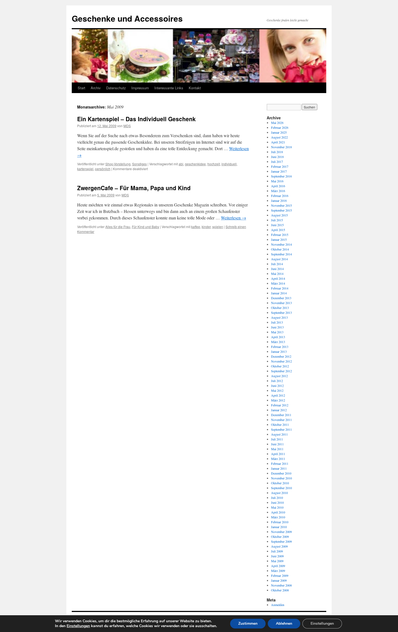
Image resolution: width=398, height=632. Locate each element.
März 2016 (278, 191)
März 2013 (278, 342)
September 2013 (281, 312)
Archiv (96, 87)
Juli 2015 (277, 220)
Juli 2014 (277, 264)
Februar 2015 (279, 234)
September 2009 (281, 541)
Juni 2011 (277, 444)
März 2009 (278, 570)
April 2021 (278, 142)
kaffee (195, 226)
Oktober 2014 (280, 249)
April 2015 (278, 230)
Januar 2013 (279, 351)
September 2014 (281, 254)
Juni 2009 (277, 556)
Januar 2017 (279, 171)
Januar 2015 (279, 239)
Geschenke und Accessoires (127, 18)
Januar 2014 (279, 293)
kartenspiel (85, 168)
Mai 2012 (277, 390)
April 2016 (278, 186)
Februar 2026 (279, 127)
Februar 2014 (279, 288)
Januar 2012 (279, 410)
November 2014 (281, 244)
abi (181, 164)
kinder (206, 226)
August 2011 (279, 434)
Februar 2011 (279, 463)
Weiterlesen (233, 217)
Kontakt (195, 87)
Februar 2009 (279, 575)
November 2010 (281, 478)
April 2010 (278, 512)
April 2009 (278, 566)
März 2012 (278, 400)
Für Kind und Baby (145, 226)
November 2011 (281, 419)
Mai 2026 (277, 122)
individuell (229, 164)
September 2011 (281, 429)
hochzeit (213, 164)
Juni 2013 (277, 327)
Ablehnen (284, 623)
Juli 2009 (277, 551)
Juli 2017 (277, 161)
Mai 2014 (277, 273)
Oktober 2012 (280, 366)
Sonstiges (139, 164)
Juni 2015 (277, 225)
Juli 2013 (277, 322)
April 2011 (278, 454)
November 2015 (281, 205)
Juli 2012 (277, 380)
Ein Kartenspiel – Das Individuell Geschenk (136, 119)
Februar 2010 (279, 522)
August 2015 (279, 215)
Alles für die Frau (117, 226)
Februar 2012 (279, 405)
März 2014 (278, 283)
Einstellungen (78, 626)
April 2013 (278, 337)
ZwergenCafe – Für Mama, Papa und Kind (134, 188)
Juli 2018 (277, 152)
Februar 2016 (279, 195)
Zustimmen (247, 623)
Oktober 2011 (280, 424)
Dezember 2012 (281, 356)
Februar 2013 (279, 346)
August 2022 (279, 137)
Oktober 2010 (280, 483)
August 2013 (279, 317)
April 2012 (278, 395)
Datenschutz (116, 87)
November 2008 (281, 585)
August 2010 (279, 493)
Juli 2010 (277, 497)
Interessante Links (168, 87)
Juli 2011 (277, 439)
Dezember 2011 (281, 415)
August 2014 (279, 259)
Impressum (140, 87)
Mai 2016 (277, 181)
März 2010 (278, 517)
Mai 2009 (277, 561)
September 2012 (281, 371)
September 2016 (281, 176)
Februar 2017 (279, 166)
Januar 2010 (279, 527)
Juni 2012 (277, 385)
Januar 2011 (279, 468)
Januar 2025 (279, 132)
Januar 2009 (279, 580)
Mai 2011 (277, 449)
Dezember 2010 (281, 473)
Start (81, 87)
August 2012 (279, 376)
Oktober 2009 (280, 536)
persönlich (102, 168)
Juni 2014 (277, 268)
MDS (127, 125)
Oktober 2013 (280, 307)
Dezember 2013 (281, 298)
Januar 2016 (279, 200)
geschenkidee (195, 164)
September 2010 (281, 488)
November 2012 (281, 361)
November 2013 (281, 303)
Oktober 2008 (280, 590)
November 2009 (281, 531)
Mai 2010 (277, 507)
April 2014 (278, 278)
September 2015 (281, 210)
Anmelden (277, 605)
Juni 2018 (277, 156)
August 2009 (279, 546)
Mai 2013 (277, 332)
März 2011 (278, 458)
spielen (217, 226)
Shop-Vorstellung (118, 164)
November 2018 (281, 147)
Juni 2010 (277, 502)
